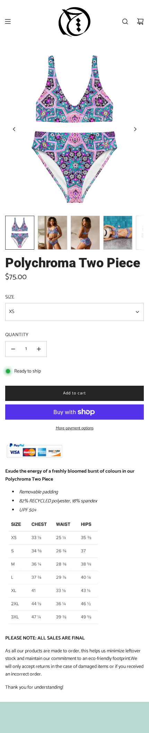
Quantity (16, 335)
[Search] (125, 21)
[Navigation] (7, 21)
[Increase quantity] (38, 349)
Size (9, 297)
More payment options (75, 428)
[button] (14, 129)
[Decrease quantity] (13, 349)
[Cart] (140, 21)
